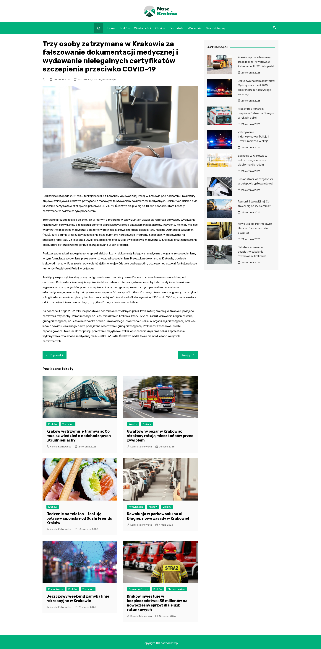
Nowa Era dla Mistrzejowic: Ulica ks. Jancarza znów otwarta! (255, 228)
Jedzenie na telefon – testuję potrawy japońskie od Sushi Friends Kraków (79, 518)
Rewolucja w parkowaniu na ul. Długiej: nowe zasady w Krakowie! (158, 516)
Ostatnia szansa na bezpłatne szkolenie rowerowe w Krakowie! (252, 252)
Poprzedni (56, 355)
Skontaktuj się (215, 28)
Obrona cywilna (176, 589)
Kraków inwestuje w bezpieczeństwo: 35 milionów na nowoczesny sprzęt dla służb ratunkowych (157, 603)
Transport (68, 424)
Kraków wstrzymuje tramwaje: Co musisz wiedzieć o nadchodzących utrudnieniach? (78, 435)
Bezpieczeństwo (138, 589)
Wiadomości (142, 28)
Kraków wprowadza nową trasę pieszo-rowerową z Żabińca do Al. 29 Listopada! (256, 62)
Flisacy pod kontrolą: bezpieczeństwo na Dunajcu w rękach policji (256, 113)
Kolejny (186, 355)
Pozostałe (176, 28)
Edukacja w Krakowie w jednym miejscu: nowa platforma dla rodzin (252, 160)
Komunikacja (136, 506)
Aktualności (84, 79)
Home (111, 28)
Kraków (125, 28)
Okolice (160, 28)
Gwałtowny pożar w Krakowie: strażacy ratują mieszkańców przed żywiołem (160, 435)
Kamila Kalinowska (60, 446)
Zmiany (167, 506)
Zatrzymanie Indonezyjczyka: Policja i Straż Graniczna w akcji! (253, 136)
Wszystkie (195, 28)
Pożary (147, 424)
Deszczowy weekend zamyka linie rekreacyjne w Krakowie (77, 598)
